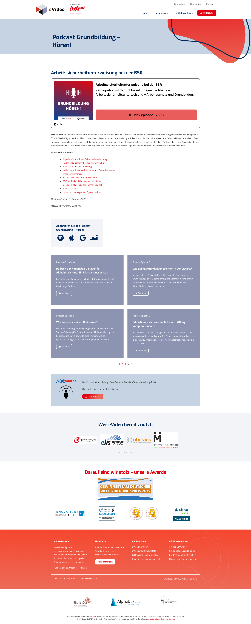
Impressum (58, 578)
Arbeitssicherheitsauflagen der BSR (79, 177)
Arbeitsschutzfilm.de (72, 174)
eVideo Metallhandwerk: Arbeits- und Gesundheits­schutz (89, 170)
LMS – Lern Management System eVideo (81, 192)
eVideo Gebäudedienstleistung (77, 166)
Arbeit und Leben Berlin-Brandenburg (161, 619)
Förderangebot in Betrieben (182, 555)
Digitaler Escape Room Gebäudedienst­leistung (84, 159)
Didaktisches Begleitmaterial (146, 559)
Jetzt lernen (206, 13)
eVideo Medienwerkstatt (144, 551)
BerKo (95, 616)
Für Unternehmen (183, 13)
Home (145, 13)
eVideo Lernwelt (70, 188)
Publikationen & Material (65, 568)
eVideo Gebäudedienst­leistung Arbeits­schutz (83, 163)
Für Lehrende (160, 13)
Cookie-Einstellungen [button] (88, 578)
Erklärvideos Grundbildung (182, 551)
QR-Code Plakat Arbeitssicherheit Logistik (82, 185)
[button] (119, 452)
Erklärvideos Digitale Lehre (145, 555)
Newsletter (195, 4)
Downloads (179, 4)
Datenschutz (71, 578)
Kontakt (210, 4)
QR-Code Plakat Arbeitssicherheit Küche (81, 181)
